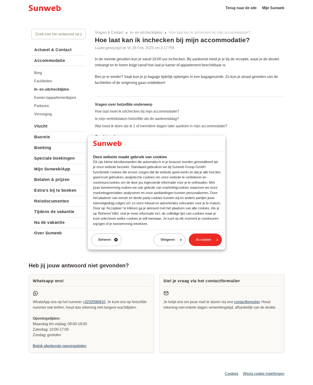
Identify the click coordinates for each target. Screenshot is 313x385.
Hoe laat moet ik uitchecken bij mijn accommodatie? (137, 111)
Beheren (104, 240)
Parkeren (41, 106)
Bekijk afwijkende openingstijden (59, 346)
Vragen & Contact (109, 32)
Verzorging (43, 114)
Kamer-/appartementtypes (55, 98)
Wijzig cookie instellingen (263, 374)
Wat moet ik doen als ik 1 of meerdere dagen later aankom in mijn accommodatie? (161, 126)
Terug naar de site (241, 8)
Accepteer (203, 240)
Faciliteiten (43, 81)
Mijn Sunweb (273, 8)
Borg (38, 73)
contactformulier (247, 302)
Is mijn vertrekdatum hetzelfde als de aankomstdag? (137, 119)
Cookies (231, 374)
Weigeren (168, 240)
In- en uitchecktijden (146, 32)
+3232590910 (94, 302)
